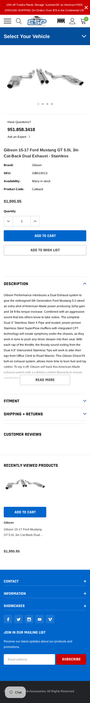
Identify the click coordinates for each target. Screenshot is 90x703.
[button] (61, 21)
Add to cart (25, 512)
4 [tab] (52, 104)
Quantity (10, 211)
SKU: (7, 173)
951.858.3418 (21, 129)
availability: (12, 181)
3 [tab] (47, 104)
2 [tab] (43, 104)
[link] (8, 619)
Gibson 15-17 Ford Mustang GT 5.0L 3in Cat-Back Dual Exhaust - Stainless (23, 533)
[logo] (37, 21)
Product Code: (14, 189)
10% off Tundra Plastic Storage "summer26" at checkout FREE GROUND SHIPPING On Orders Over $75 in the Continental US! (44, 7)
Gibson (37, 165)
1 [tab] (38, 104)
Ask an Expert (17, 137)
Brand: (9, 165)
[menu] (7, 21)
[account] (73, 21)
